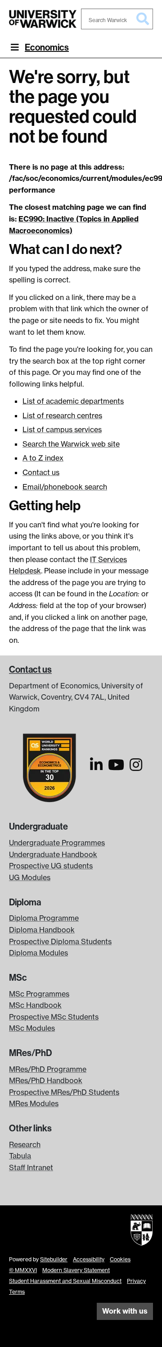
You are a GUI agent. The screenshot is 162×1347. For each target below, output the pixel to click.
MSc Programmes (39, 993)
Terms (17, 1291)
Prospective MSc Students (54, 1016)
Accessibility (88, 1259)
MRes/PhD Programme (47, 1069)
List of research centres (62, 415)
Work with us (125, 1310)
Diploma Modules (38, 952)
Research (24, 1144)
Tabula (20, 1155)
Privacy (136, 1281)
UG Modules (29, 877)
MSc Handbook (35, 1005)
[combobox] (117, 19)
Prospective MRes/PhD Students (64, 1092)
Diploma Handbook (42, 929)
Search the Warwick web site (71, 443)
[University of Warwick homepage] (42, 18)
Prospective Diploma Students (60, 941)
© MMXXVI (23, 1270)
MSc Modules (32, 1028)
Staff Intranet (31, 1167)
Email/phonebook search (64, 486)
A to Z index (42, 457)
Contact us (40, 472)
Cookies (120, 1259)
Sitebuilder (54, 1259)
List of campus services (62, 429)
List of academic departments (73, 401)
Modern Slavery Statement (76, 1270)
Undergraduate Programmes (57, 842)
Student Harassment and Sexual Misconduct (65, 1281)
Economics (47, 47)
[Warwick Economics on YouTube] (116, 767)
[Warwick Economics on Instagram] (136, 767)
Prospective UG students (51, 865)
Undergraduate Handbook (53, 854)
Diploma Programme (44, 918)
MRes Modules (33, 1103)
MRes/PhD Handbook (45, 1080)
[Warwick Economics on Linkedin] (96, 767)
